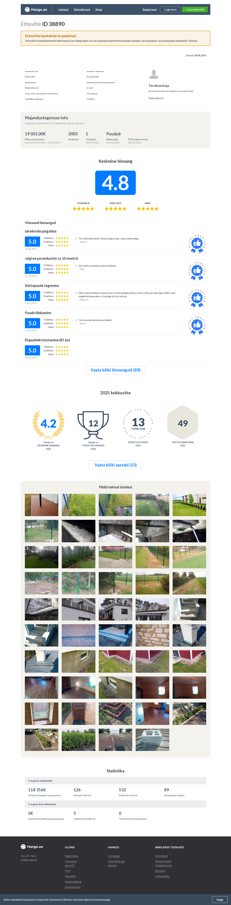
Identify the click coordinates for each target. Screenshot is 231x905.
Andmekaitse (72, 886)
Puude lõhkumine (38, 313)
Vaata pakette (156, 98)
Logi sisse (170, 9)
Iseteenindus (162, 876)
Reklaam (160, 870)
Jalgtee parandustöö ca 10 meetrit (51, 258)
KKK (68, 870)
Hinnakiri (70, 876)
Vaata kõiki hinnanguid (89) (115, 369)
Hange (36, 9)
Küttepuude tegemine (42, 285)
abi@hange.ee (29, 859)
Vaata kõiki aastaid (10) (116, 464)
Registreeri (150, 9)
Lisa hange (114, 855)
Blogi (99, 9)
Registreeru (71, 855)
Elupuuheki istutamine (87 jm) (47, 340)
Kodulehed (161, 855)
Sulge (219, 899)
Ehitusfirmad (82, 9)
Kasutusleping (73, 881)
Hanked (63, 9)
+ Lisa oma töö (195, 9)
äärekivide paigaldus (40, 231)
